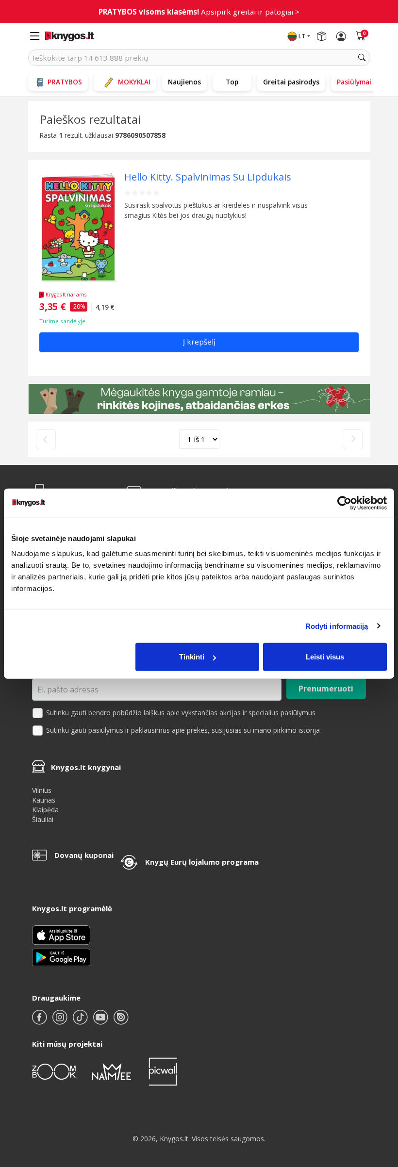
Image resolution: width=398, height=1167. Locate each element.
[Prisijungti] (341, 36)
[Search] (362, 58)
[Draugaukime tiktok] (81, 1021)
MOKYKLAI (134, 81)
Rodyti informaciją (336, 626)
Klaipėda (45, 809)
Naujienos (184, 81)
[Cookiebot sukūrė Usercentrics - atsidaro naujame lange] (344, 502)
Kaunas (43, 800)
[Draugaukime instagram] (60, 1021)
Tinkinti (191, 657)
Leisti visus (325, 657)
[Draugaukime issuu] (121, 1021)
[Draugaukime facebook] (40, 1021)
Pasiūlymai (354, 81)
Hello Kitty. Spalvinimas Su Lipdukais (207, 176)
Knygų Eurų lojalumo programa (202, 862)
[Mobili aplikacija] (61, 956)
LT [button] (301, 36)
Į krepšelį (199, 341)
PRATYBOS (65, 81)
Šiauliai (42, 819)
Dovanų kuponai (84, 855)
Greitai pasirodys (291, 81)
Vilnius (41, 790)
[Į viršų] (378, 1099)
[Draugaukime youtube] (101, 1021)
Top (232, 81)
